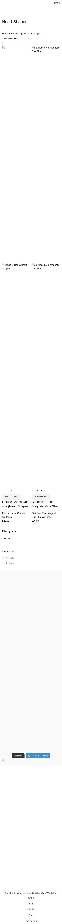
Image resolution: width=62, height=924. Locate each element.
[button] (11, 497)
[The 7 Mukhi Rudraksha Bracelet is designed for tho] (31, 664)
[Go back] (5, 15)
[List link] (31, 787)
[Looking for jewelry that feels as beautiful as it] (31, 727)
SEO (16, 889)
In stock (10, 563)
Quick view (5, 484)
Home (5, 33)
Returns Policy (9, 840)
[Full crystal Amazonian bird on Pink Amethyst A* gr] (31, 697)
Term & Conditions (11, 851)
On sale (10, 557)
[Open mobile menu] (3, 3)
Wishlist (6, 866)
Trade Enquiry (9, 877)
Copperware (8, 809)
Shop (5, 860)
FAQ (4, 871)
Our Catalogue (9, 882)
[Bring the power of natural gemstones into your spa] (31, 603)
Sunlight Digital (50, 889)
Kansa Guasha (17, 513)
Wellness (7, 517)
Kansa (5, 513)
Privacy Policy (9, 835)
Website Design (30, 889)
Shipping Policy (10, 846)
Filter (7, 539)
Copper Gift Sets (10, 820)
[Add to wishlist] (13, 484)
